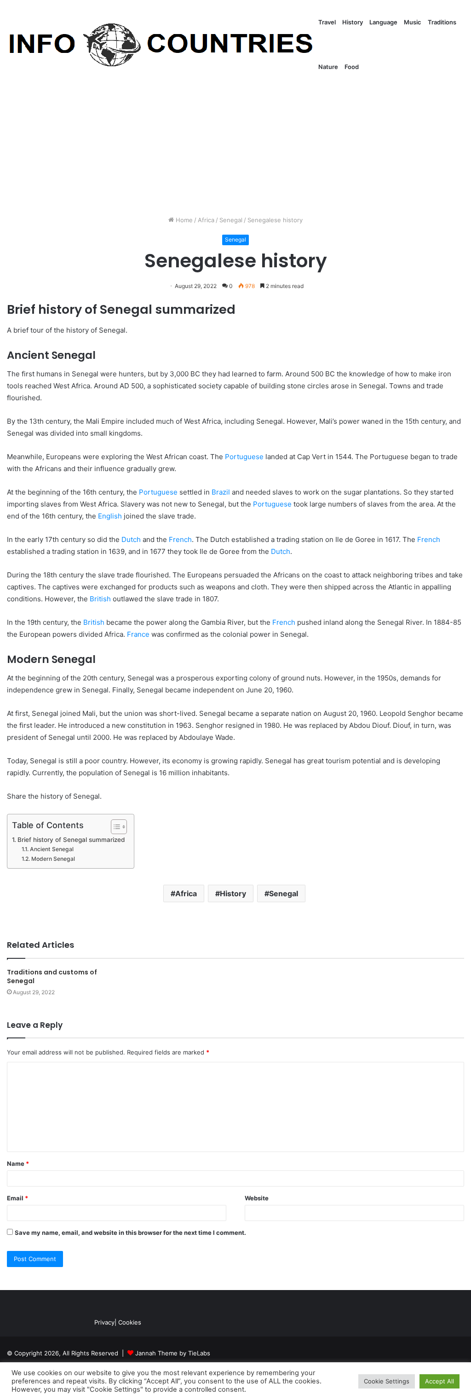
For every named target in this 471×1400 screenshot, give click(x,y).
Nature (328, 66)
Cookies (129, 1322)
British (100, 598)
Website (257, 1198)
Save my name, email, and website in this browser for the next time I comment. (130, 1232)
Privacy (104, 1322)
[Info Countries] (161, 45)
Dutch (131, 539)
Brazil (221, 492)
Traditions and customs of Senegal (52, 976)
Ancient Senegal (51, 849)
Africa (206, 220)
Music (412, 22)
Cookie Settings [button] (386, 1381)
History (352, 22)
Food (352, 66)
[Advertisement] (235, 137)
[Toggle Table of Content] (114, 827)
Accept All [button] (439, 1381)
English (110, 516)
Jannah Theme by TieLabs (172, 1353)
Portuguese (244, 456)
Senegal (230, 220)
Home (183, 220)
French (180, 539)
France (138, 634)
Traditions (442, 22)
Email (17, 1198)
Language (383, 22)
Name (18, 1163)
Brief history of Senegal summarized (71, 839)
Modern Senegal (53, 858)
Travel (327, 22)
